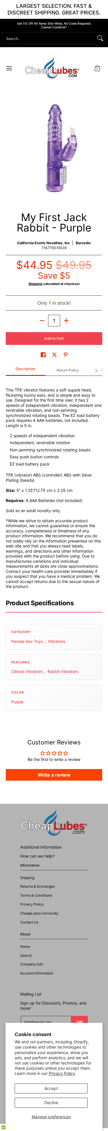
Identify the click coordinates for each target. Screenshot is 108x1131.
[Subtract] (42, 321)
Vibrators (56, 641)
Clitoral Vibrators (27, 671)
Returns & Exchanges (37, 886)
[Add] (66, 321)
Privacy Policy (62, 1073)
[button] (97, 68)
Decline (51, 1102)
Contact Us (29, 922)
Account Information (36, 973)
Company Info (31, 964)
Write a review (54, 775)
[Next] (96, 370)
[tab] (25, 371)
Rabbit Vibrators (63, 671)
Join (79, 1021)
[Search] (100, 38)
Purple (17, 701)
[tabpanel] (54, 485)
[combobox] (49, 38)
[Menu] (9, 68)
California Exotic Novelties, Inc (43, 243)
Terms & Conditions (36, 895)
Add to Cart (54, 338)
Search (26, 955)
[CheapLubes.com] (52, 68)
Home (25, 946)
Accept (51, 1088)
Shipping (35, 284)
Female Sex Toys (27, 641)
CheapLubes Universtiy (39, 913)
